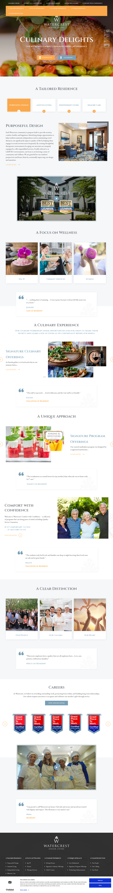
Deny (100, 885)
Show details (23, 890)
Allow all (100, 880)
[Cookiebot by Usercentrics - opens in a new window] (10, 890)
